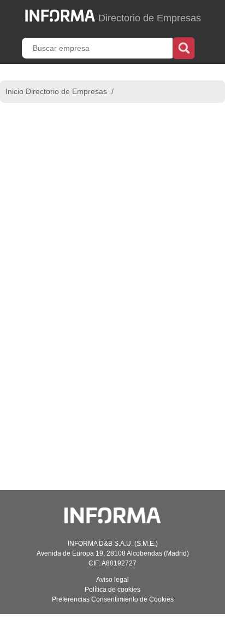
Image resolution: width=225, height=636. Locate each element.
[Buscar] (183, 47)
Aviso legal (112, 580)
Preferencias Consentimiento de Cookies (113, 599)
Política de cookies (112, 589)
